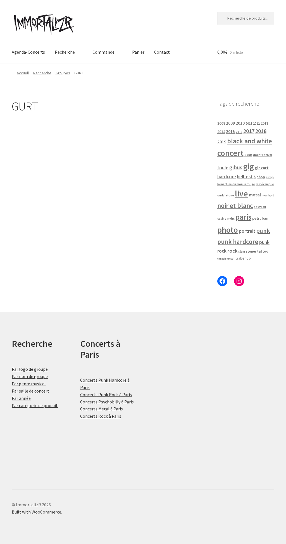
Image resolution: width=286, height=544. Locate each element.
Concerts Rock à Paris (100, 416)
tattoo (262, 251)
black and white (249, 141)
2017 (248, 131)
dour (248, 154)
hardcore (226, 177)
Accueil (23, 72)
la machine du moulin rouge (236, 184)
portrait (247, 231)
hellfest (245, 177)
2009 (230, 123)
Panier (138, 52)
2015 (230, 131)
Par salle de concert (30, 391)
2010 (240, 123)
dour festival (262, 155)
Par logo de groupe (30, 369)
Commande (103, 52)
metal (255, 195)
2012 (256, 123)
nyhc (231, 218)
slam (241, 251)
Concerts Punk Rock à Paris (106, 394)
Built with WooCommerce (36, 512)
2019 (221, 141)
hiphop (259, 177)
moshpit (268, 195)
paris (243, 217)
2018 (260, 130)
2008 (221, 123)
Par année (21, 398)
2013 (264, 123)
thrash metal (225, 258)
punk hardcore (237, 241)
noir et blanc (235, 205)
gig (248, 166)
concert (230, 153)
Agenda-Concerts (28, 52)
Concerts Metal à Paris (101, 409)
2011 (249, 123)
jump (270, 177)
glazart (262, 167)
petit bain (261, 218)
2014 (221, 131)
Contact (162, 52)
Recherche (65, 52)
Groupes (63, 72)
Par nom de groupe (30, 376)
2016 (239, 132)
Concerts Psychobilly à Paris (107, 402)
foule (222, 168)
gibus (235, 167)
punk (263, 230)
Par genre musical (29, 383)
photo (227, 230)
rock (232, 251)
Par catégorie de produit (35, 405)
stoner (251, 251)
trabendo (243, 258)
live (241, 193)
